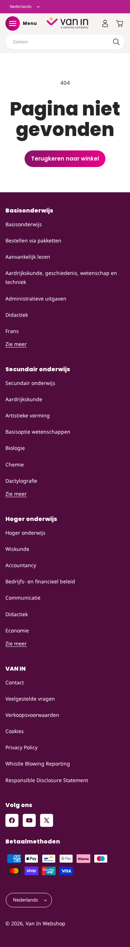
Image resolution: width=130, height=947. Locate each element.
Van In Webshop (45, 923)
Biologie (15, 447)
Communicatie (22, 597)
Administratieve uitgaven (35, 298)
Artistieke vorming (27, 415)
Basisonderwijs (23, 224)
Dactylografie (21, 480)
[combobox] (65, 42)
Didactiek (16, 314)
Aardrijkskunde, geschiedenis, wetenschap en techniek (61, 277)
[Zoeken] (116, 42)
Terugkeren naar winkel (65, 158)
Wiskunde (17, 548)
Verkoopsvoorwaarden (32, 714)
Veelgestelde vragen (30, 698)
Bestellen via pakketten (33, 240)
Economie (17, 630)
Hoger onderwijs (25, 532)
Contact (14, 682)
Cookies (14, 731)
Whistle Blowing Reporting (37, 763)
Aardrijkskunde (23, 399)
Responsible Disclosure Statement (46, 780)
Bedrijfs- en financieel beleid (40, 581)
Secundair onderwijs (30, 383)
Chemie (14, 464)
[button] (12, 23)
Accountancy (20, 565)
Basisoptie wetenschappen (37, 431)
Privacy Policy (21, 747)
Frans (12, 331)
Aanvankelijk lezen (27, 256)
